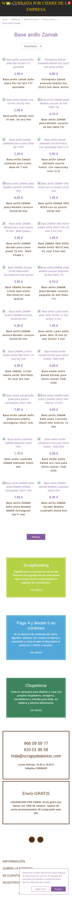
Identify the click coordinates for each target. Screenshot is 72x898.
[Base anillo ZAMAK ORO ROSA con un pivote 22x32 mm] (53, 187)
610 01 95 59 (36, 749)
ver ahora (36, 589)
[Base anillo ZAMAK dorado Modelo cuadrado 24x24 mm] (53, 486)
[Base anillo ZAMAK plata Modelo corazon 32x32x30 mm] (18, 187)
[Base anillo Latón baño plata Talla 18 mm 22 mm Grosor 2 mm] (53, 315)
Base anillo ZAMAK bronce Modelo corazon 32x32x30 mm (18, 335)
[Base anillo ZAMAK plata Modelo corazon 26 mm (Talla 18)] (53, 103)
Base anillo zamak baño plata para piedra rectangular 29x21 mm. (18, 419)
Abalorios (15, 19)
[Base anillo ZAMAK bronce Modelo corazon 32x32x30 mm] (18, 315)
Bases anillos (49, 19)
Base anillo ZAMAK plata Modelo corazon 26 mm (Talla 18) (53, 123)
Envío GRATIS (36, 793)
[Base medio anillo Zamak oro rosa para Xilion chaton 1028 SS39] (53, 442)
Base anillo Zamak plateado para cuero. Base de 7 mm (18, 163)
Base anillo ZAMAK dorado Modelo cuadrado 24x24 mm (53, 506)
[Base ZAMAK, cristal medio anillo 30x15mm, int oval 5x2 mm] (18, 355)
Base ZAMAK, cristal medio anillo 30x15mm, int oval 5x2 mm (18, 375)
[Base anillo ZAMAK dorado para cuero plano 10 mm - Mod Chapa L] (18, 227)
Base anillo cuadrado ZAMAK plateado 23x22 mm (18, 462)
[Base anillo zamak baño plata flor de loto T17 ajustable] (18, 63)
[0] (67, 5)
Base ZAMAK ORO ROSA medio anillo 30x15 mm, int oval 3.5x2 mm (53, 247)
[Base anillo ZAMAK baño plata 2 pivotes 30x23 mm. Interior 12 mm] (53, 399)
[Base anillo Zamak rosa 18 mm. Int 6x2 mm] (18, 101)
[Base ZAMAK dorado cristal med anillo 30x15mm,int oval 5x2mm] (18, 271)
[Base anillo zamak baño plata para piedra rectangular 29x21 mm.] (18, 399)
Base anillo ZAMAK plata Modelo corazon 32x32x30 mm (18, 207)
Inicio (5, 19)
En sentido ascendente (48, 46)
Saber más (40, 888)
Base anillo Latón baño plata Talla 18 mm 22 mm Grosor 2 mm (53, 335)
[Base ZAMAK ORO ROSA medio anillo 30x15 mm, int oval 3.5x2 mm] (53, 227)
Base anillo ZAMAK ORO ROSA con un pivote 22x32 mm (53, 207)
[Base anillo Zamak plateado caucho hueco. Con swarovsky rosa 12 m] (53, 143)
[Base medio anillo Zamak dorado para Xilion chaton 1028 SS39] (53, 355)
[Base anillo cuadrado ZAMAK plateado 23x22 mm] (18, 442)
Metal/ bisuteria (31, 19)
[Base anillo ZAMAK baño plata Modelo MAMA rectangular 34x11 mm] (18, 486)
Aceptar (58, 888)
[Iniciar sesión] (56, 5)
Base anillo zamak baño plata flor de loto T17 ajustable (18, 83)
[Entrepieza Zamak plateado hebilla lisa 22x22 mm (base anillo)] (53, 63)
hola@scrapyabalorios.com (36, 756)
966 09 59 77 (36, 743)
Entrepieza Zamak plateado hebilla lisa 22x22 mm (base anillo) (53, 83)
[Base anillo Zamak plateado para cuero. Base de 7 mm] (18, 143)
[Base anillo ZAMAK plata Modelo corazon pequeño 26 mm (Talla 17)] (53, 271)
